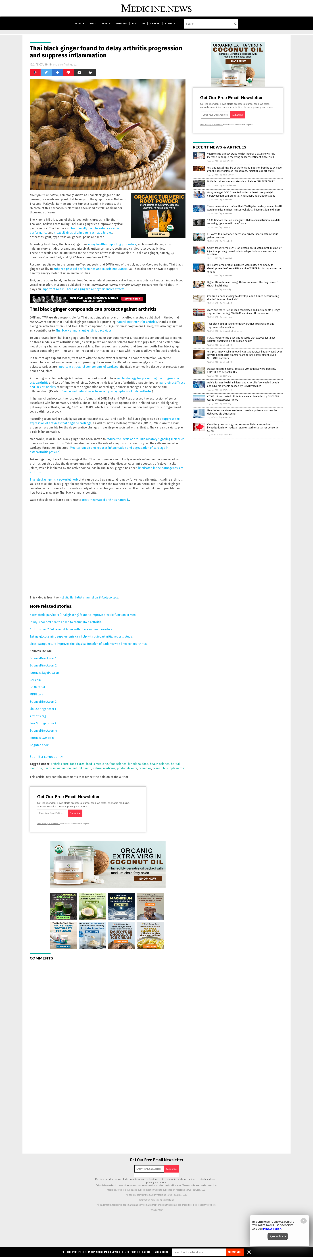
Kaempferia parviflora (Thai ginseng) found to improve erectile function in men (83, 615)
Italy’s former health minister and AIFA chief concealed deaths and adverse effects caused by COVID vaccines (243, 384)
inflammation (62, 768)
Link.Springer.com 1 (43, 709)
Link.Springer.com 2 (43, 723)
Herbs (47, 768)
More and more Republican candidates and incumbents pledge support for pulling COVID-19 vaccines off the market (243, 312)
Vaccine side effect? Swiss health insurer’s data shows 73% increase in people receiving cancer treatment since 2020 (241, 155)
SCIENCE (79, 23)
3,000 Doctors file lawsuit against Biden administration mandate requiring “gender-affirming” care (243, 222)
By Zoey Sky (225, 289)
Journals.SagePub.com (45, 672)
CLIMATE (170, 23)
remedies (145, 768)
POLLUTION (138, 23)
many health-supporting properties (112, 244)
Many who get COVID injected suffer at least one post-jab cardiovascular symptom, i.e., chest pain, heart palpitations (241, 194)
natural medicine (104, 768)
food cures (77, 764)
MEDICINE (121, 23)
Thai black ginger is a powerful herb (54, 479)
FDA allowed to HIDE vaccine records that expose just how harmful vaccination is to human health (241, 339)
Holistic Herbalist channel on (88, 597)
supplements (175, 768)
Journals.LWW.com (42, 738)
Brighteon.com (39, 745)
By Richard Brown (228, 185)
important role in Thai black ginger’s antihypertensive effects (83, 289)
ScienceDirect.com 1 (43, 658)
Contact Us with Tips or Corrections (156, 1200)
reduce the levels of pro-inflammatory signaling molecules (145, 439)
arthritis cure (60, 764)
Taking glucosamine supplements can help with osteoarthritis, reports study (81, 636)
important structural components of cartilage (88, 366)
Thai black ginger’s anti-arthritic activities (83, 330)
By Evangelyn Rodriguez (231, 331)
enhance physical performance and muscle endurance (90, 269)
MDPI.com (36, 694)
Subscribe (235, 1252)
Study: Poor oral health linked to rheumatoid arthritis (65, 622)
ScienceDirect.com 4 (43, 730)
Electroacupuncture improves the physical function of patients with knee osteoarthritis (88, 644)
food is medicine (97, 764)
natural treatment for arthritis (136, 322)
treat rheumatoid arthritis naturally (105, 500)
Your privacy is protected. (48, 823)
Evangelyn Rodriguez (63, 64)
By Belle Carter (226, 175)
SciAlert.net (37, 687)
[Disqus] (107, 1008)
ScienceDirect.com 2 (43, 665)
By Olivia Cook (226, 161)
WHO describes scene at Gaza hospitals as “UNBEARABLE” (241, 181)
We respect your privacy (138, 1185)
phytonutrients (127, 768)
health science (159, 764)
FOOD (93, 23)
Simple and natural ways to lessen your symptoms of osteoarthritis (106, 391)
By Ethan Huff (226, 199)
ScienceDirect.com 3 (43, 701)
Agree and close (278, 1236)
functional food (138, 764)
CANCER (155, 23)
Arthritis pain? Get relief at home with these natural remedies (71, 629)
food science (117, 764)
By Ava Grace (226, 390)
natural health (81, 768)
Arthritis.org (38, 716)
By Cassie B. (225, 227)
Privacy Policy (156, 1210)
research (159, 768)
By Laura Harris (226, 317)
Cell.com (35, 680)
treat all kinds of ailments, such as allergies (83, 232)
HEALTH (106, 23)
